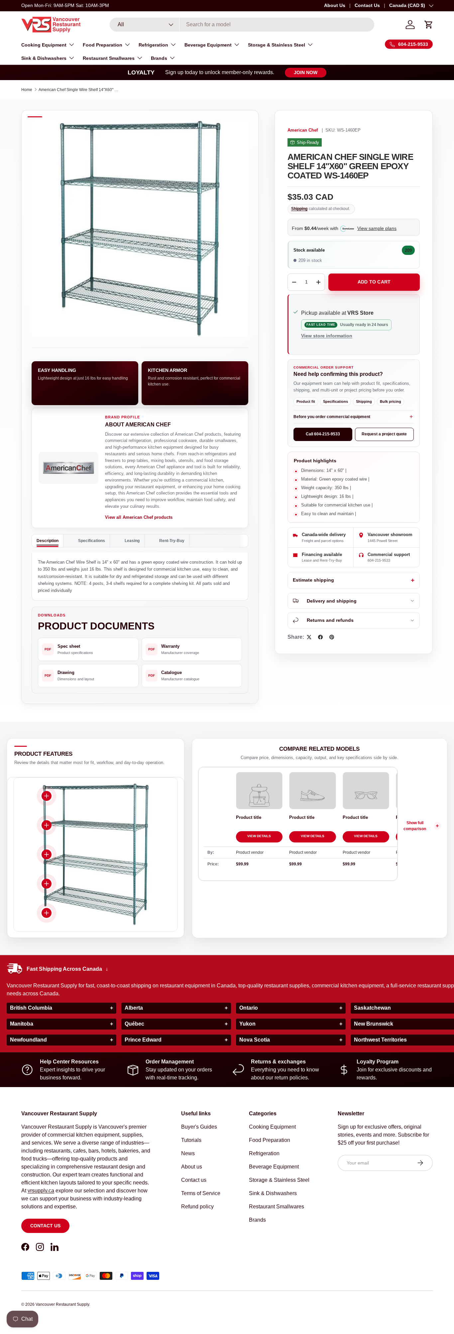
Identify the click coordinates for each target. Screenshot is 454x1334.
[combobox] (242, 25)
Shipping (299, 209)
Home (26, 90)
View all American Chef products (138, 517)
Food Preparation (102, 45)
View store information (326, 335)
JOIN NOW (305, 72)
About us (191, 1166)
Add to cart (374, 281)
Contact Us (367, 5)
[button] (428, 24)
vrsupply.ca (41, 1190)
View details (259, 836)
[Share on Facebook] (320, 637)
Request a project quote (384, 434)
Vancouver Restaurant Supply (62, 1304)
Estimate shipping (313, 580)
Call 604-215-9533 (323, 434)
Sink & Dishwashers (43, 58)
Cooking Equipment (43, 45)
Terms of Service (200, 1193)
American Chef (302, 130)
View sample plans (377, 228)
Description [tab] (47, 540)
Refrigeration (153, 45)
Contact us (45, 1225)
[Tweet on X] (309, 637)
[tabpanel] (140, 577)
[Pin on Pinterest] (331, 637)
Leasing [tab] (132, 540)
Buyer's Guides (199, 1127)
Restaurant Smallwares (109, 58)
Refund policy (197, 1206)
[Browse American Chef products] (68, 468)
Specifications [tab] (91, 540)
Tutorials (191, 1140)
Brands (159, 58)
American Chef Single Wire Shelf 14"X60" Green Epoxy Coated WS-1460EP (78, 90)
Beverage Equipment (208, 45)
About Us (334, 5)
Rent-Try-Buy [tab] (171, 540)
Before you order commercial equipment (331, 416)
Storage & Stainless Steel (276, 45)
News (188, 1153)
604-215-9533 (379, 560)
